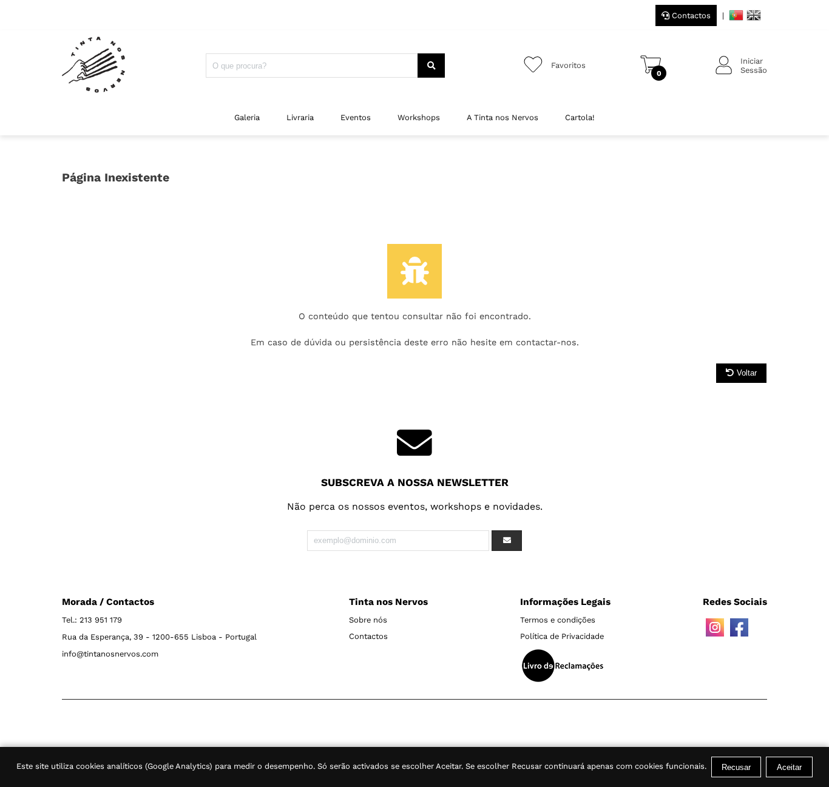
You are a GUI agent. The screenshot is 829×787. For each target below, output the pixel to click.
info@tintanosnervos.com (110, 653)
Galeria (247, 117)
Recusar (736, 767)
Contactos (690, 15)
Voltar (747, 372)
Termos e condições (557, 619)
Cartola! (580, 117)
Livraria (300, 117)
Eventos (355, 117)
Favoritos (568, 65)
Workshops (419, 117)
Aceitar (789, 767)
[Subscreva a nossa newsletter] (507, 540)
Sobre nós (368, 619)
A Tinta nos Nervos (502, 117)
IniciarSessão (753, 65)
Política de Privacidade (562, 636)
